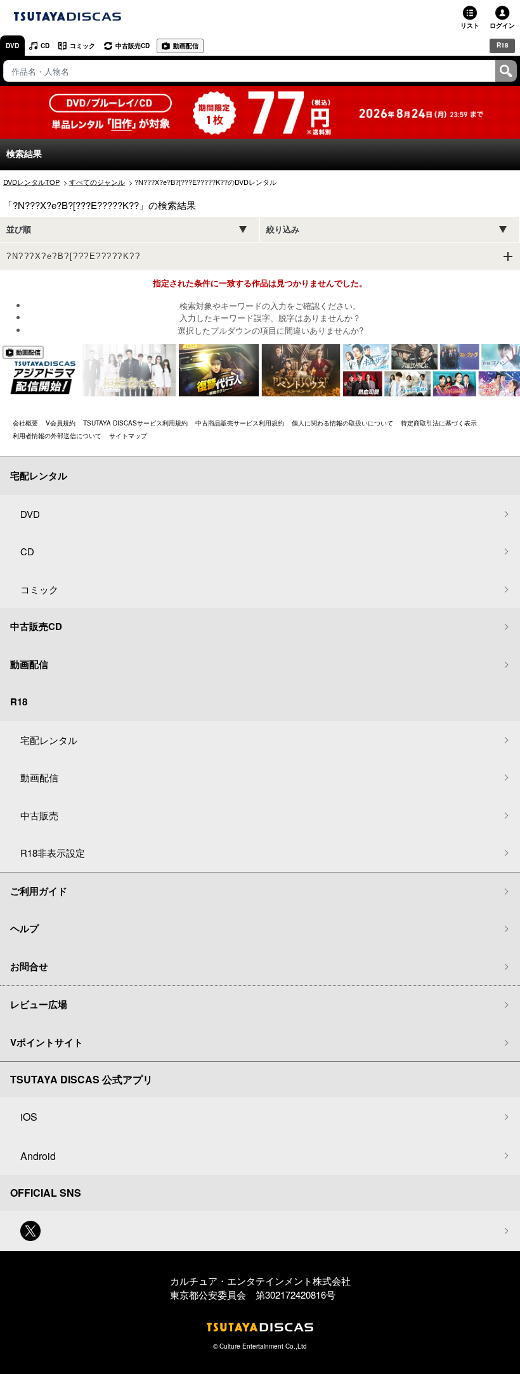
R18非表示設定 (52, 852)
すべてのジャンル (97, 182)
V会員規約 (60, 423)
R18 (503, 45)
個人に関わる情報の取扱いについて (342, 423)
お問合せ (29, 966)
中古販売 (39, 815)
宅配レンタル (48, 740)
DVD (12, 45)
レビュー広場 (38, 1004)
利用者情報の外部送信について (57, 435)
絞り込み (282, 229)
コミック (82, 45)
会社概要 (25, 423)
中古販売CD (132, 45)
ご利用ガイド (38, 891)
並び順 (18, 229)
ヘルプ (24, 928)
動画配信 (185, 45)
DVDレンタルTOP (31, 182)
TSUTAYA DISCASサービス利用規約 (135, 423)
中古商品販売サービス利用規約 (239, 423)
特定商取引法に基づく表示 (439, 423)
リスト (469, 25)
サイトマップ (128, 435)
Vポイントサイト (46, 1042)
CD (45, 45)
